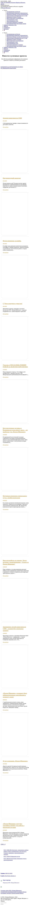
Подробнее (5, 127)
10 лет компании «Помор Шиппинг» (15, 761)
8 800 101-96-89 (4, 2)
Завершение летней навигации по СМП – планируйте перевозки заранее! (14, 628)
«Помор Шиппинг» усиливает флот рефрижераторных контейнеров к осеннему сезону (15, 695)
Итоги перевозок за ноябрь (12, 241)
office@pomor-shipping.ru (14, 2)
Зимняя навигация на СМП (12, 118)
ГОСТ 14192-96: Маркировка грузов (12, 856)
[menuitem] (5, 10)
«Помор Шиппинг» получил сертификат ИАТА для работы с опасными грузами (13, 825)
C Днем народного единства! (12, 303)
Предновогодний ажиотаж (12, 178)
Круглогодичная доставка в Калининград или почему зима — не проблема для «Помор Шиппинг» (15, 430)
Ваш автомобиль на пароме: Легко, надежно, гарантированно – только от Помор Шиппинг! (16, 562)
